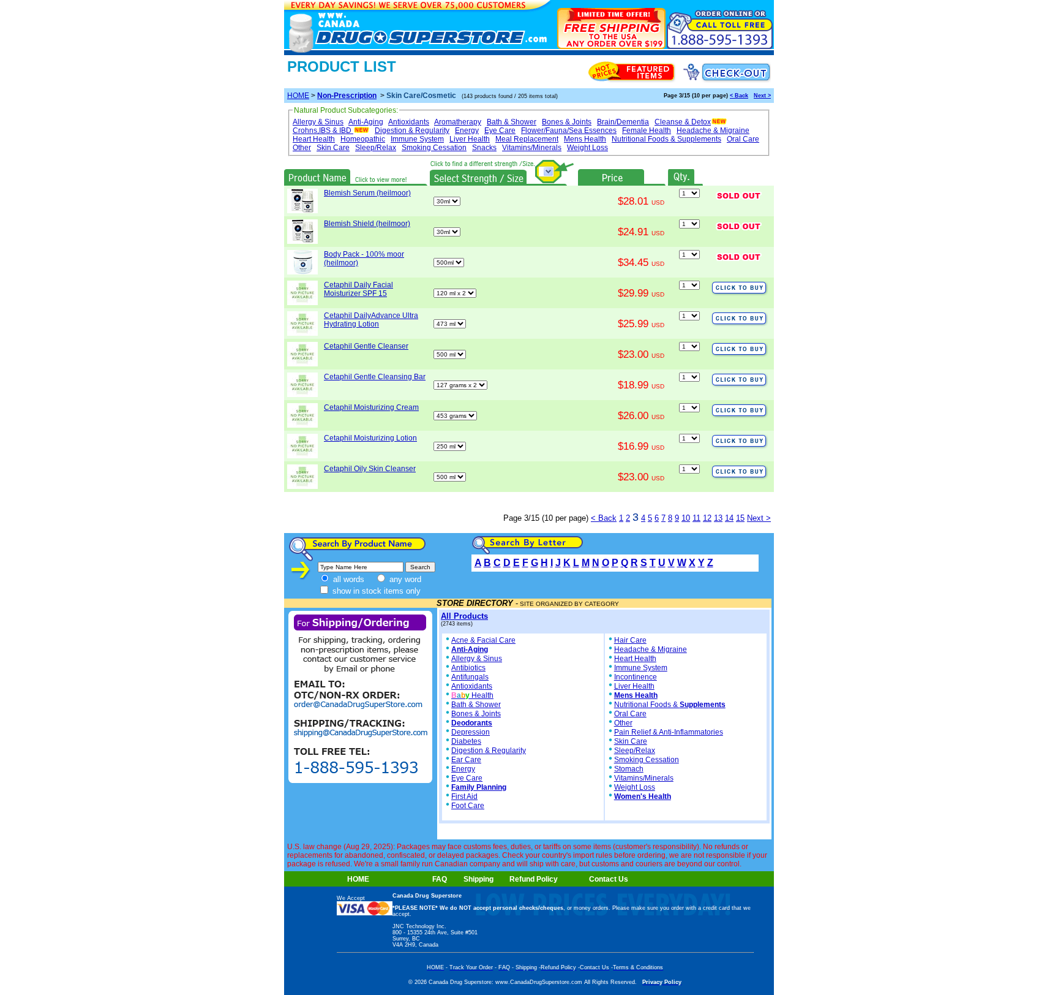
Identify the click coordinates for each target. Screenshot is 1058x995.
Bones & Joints (566, 122)
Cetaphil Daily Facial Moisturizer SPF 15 (358, 289)
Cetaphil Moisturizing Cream (371, 407)
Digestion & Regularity (412, 130)
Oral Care (743, 139)
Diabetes (466, 741)
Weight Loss (587, 147)
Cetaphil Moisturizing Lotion (370, 438)
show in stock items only (375, 591)
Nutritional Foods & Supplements (666, 139)
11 (696, 518)
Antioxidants (408, 122)
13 (718, 518)
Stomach (628, 769)
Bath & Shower (511, 122)
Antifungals (470, 677)
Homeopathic (362, 139)
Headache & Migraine (713, 130)
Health (472, 695)
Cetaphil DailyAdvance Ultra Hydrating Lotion (371, 319)
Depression (470, 732)
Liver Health (469, 139)
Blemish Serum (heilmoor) (367, 193)
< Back (739, 96)
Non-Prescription (347, 95)
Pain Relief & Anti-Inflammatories (668, 732)
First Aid (464, 796)
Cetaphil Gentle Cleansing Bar (375, 377)
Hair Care (630, 640)
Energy (467, 130)
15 (740, 518)
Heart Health (314, 139)
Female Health (646, 130)
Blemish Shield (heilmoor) (367, 223)
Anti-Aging (365, 122)
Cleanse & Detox (683, 122)
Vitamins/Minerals (531, 147)
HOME (298, 95)
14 (729, 518)
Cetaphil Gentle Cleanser (366, 346)
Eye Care (500, 130)
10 (685, 518)
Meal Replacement (526, 139)
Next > (762, 96)
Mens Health (585, 139)
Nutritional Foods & (670, 704)
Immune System (417, 139)
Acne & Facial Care (483, 640)
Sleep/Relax (375, 147)
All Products (464, 616)
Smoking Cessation (434, 147)
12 (707, 518)
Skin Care (333, 147)
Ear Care (466, 759)
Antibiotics (468, 668)
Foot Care (467, 805)
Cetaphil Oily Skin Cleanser (370, 468)
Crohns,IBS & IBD (322, 130)
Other (302, 147)
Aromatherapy (457, 122)
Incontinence (635, 677)
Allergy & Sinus (318, 122)
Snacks (484, 147)
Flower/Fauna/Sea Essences (569, 130)
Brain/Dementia (623, 122)
